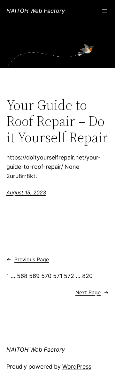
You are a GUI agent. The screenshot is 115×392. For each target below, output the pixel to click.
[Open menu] (105, 11)
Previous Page (27, 259)
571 (57, 276)
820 (87, 276)
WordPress (76, 366)
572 (69, 276)
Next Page (92, 292)
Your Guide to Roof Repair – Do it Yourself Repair (57, 121)
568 (22, 276)
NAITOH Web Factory (35, 10)
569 (34, 276)
